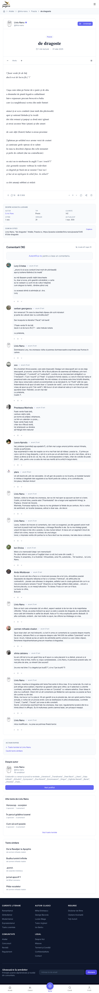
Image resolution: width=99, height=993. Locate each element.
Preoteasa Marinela (23, 407)
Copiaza (89, 229)
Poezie (34, 11)
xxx (16, 365)
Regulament (7, 952)
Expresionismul (8, 923)
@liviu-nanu (23, 11)
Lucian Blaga (40, 919)
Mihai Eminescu (41, 911)
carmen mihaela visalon (25, 629)
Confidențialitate (42, 952)
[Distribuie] (86, 195)
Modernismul (7, 919)
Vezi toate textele (49, 832)
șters (16, 472)
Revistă (5, 947)
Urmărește (87, 24)
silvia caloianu (21, 653)
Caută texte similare (14, 751)
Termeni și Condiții (42, 947)
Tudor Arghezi (41, 923)
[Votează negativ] (76, 195)
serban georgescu (23, 308)
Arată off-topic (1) (84, 247)
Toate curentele (8, 927)
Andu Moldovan (22, 572)
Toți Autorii (72, 919)
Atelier (11, 11)
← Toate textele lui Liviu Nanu (18, 747)
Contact (38, 956)
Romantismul (7, 911)
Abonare (91, 972)
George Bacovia (41, 915)
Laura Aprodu (20, 442)
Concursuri (6, 943)
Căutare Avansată (75, 915)
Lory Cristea (20, 266)
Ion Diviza (19, 548)
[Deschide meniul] (94, 4)
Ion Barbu (39, 927)
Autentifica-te (35, 256)
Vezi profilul (49, 787)
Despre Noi (39, 939)
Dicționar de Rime (75, 911)
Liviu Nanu (9, 213)
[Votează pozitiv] (69, 195)
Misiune (38, 943)
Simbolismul (7, 915)
